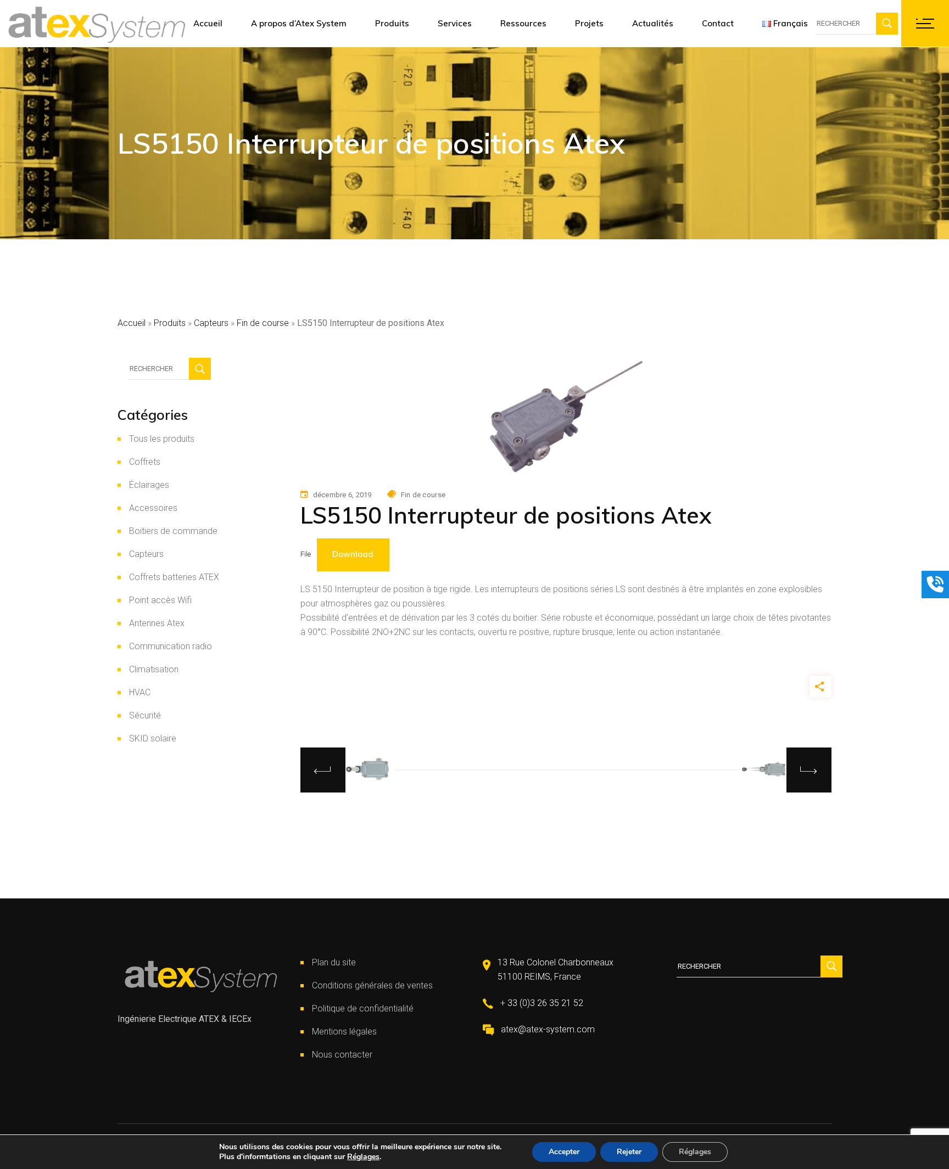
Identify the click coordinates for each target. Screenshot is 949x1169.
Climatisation (153, 669)
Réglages (363, 1157)
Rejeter (629, 1151)
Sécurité (145, 715)
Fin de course (263, 323)
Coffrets (144, 462)
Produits (170, 323)
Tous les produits (161, 439)
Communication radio (170, 646)
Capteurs (211, 323)
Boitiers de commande (173, 531)
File (305, 554)
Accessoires (153, 508)
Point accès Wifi (160, 600)
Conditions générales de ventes (372, 985)
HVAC (139, 692)
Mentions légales (344, 1031)
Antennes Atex (157, 623)
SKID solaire (152, 738)
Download (352, 554)
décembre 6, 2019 (342, 495)
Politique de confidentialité (363, 1008)
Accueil (132, 323)
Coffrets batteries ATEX (174, 577)
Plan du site (334, 962)
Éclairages (149, 485)
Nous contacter (342, 1054)
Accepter (564, 1151)
